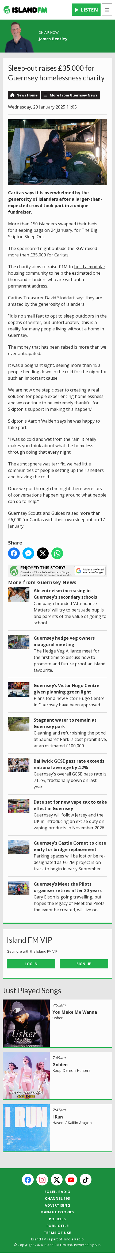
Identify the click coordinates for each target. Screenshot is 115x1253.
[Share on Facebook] (14, 553)
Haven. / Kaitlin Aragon (72, 1122)
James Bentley (53, 38)
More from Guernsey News (73, 95)
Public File (58, 1225)
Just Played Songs (32, 990)
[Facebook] (28, 1179)
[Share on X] (43, 553)
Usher (57, 1017)
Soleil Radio (57, 1191)
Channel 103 (57, 1198)
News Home (27, 95)
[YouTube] (71, 1179)
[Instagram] (42, 1179)
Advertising (57, 1205)
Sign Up (83, 963)
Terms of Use (57, 1232)
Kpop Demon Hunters (71, 1070)
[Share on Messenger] (28, 553)
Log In (31, 963)
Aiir (97, 1245)
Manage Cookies (57, 1212)
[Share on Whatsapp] (57, 553)
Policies (57, 1219)
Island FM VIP (29, 939)
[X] (57, 1179)
